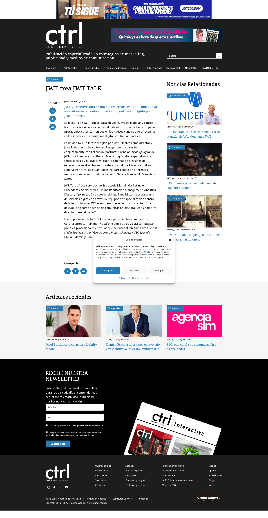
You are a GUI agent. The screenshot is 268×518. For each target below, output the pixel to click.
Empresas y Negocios (136, 480)
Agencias (129, 465)
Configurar (159, 270)
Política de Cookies (127, 278)
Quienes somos (103, 465)
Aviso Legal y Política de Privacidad (63, 498)
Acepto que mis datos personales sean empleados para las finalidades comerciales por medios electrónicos (74, 434)
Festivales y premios (135, 485)
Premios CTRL (102, 470)
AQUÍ (146, 252)
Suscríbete (100, 480)
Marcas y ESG (169, 485)
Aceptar (108, 270)
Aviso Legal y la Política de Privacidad (86, 425)
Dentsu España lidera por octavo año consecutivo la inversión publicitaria (133, 346)
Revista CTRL (102, 475)
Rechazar (134, 270)
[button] (170, 239)
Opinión (212, 470)
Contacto (100, 485)
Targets (212, 480)
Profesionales (215, 475)
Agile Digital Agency (97, 502)
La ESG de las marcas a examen (178, 480)
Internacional (168, 475)
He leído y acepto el (76, 425)
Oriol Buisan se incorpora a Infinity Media (71, 346)
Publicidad (143, 498)
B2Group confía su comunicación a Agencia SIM (192, 346)
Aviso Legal (142, 278)
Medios (212, 465)
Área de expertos (134, 470)
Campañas (130, 475)
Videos (212, 485)
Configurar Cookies (122, 498)
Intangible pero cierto (173, 470)
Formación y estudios (173, 465)
